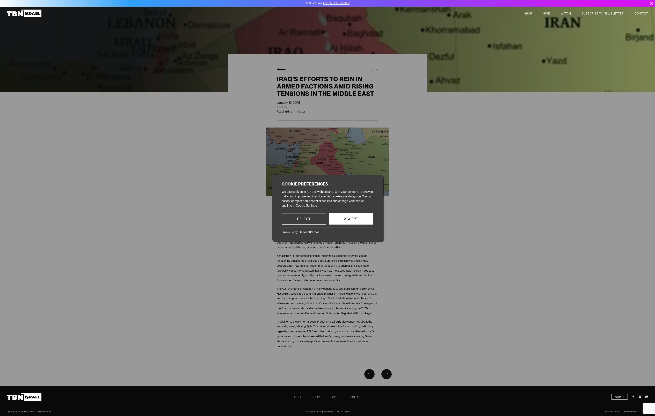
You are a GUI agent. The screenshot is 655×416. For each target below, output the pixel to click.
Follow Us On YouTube (336, 3)
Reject (304, 219)
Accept (351, 219)
